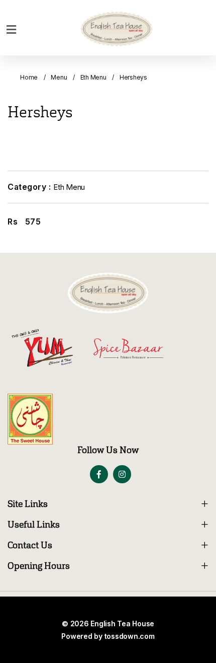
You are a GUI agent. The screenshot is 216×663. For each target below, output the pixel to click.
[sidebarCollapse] (11, 28)
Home (29, 77)
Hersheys (133, 77)
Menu (59, 77)
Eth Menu (93, 77)
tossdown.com (129, 636)
